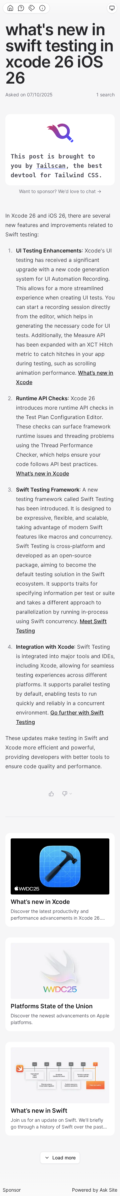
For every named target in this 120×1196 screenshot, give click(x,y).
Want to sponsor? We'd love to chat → (60, 191)
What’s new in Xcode (42, 473)
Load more (64, 1157)
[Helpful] (51, 794)
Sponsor (12, 1190)
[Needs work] (67, 794)
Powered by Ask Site (94, 1190)
